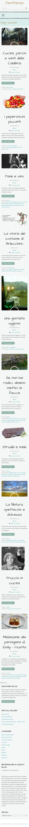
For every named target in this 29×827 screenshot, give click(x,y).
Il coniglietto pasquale (8, 724)
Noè (7, 205)
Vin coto (6, 207)
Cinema (19, 202)
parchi (22, 89)
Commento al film (7, 737)
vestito (20, 271)
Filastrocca (4, 271)
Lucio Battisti (17, 349)
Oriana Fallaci (22, 474)
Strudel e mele (14, 447)
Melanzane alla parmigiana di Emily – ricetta (14, 642)
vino (9, 207)
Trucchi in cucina (14, 581)
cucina (18, 89)
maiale (15, 474)
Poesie (3, 750)
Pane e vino (14, 176)
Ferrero (3, 542)
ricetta (10, 205)
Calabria (15, 89)
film (13, 203)
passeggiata (18, 542)
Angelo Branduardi (12, 472)
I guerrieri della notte (7, 719)
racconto (14, 271)
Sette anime (4, 678)
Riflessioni (4, 755)
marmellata (4, 205)
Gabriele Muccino (5, 676)
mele (18, 474)
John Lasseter (8, 420)
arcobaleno (10, 540)
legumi (13, 349)
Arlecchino (10, 269)
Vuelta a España (16, 678)
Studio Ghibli (9, 678)
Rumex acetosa (15, 205)
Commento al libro (7, 740)
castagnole (15, 269)
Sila (8, 149)
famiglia (22, 540)
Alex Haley (15, 418)
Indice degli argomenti (8, 701)
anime (14, 674)
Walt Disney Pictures (15, 421)
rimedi (16, 608)
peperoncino (4, 149)
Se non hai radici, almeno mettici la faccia (14, 385)
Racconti (8, 200)
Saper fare (4, 757)
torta (25, 542)
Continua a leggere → (8, 83)
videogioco (8, 421)
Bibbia (15, 202)
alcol (13, 202)
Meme (3, 747)
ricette (17, 271)
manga (10, 676)
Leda (15, 69)
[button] (3, 15)
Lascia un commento (15, 72)
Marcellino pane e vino (19, 203)
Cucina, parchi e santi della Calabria (14, 58)
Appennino (10, 89)
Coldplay (15, 540)
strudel (6, 476)
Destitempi (14, 3)
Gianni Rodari (9, 271)
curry (21, 472)
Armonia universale (7, 716)
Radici (24, 420)
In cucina (8, 145)
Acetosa (10, 202)
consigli (9, 608)
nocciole (10, 542)
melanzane (15, 676)
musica (22, 349)
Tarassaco (4, 421)
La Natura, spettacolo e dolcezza (14, 509)
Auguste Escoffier (19, 674)
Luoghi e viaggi (9, 87)
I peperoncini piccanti (14, 119)
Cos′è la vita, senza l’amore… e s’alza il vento (13, 721)
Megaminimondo (15, 420)
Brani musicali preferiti (10, 347)
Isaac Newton (11, 474)
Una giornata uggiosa (14, 321)
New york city (5, 714)
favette (22, 269)
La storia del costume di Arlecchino (14, 238)
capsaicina (14, 147)
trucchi (19, 608)
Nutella (13, 542)
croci (18, 147)
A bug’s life (10, 418)
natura (6, 542)
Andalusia (10, 674)
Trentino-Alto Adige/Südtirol (14, 476)
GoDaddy (26, 823)
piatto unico (20, 676)
